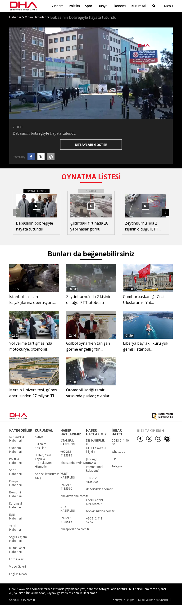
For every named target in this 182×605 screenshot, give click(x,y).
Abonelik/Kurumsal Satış (47, 476)
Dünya (102, 6)
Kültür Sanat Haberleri (17, 550)
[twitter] (149, 439)
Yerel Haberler (15, 528)
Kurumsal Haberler (15, 505)
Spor (88, 6)
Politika (74, 6)
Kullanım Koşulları (40, 446)
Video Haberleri (35, 17)
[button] (23, 115)
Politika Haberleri (15, 461)
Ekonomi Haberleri (15, 494)
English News (18, 574)
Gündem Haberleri (15, 450)
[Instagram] (158, 439)
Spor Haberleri (15, 472)
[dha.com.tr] (25, 416)
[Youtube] (167, 439)
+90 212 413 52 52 (94, 520)
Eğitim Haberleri (15, 516)
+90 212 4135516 (66, 520)
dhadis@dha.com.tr (99, 489)
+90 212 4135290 (92, 480)
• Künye (117, 599)
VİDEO (18, 127)
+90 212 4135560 (66, 487)
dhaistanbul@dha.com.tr (77, 463)
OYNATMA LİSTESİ (91, 176)
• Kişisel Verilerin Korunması (152, 599)
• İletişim (129, 599)
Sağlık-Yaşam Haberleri (18, 539)
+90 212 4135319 (66, 453)
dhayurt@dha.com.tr (74, 496)
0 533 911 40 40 (120, 442)
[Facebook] (140, 439)
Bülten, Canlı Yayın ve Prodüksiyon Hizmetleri (43, 461)
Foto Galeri (16, 559)
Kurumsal (138, 6)
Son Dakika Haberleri (16, 438)
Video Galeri (17, 567)
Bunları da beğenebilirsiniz (91, 253)
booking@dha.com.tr (100, 511)
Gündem (57, 6)
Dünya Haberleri (15, 483)
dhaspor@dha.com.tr (74, 529)
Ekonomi (119, 6)
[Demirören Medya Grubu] (162, 416)
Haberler (15, 17)
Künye (39, 437)
